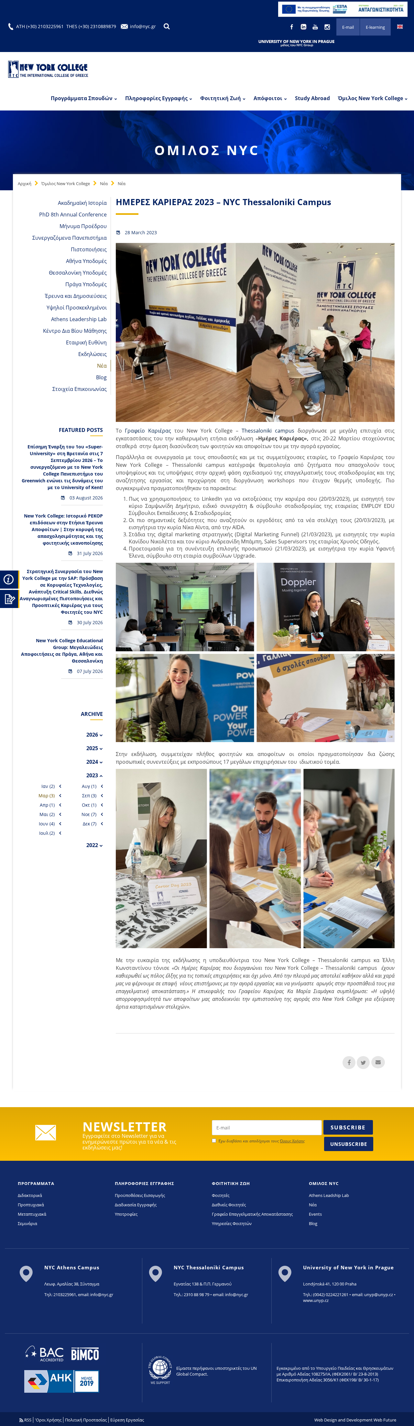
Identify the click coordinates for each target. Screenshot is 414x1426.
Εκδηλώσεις (92, 354)
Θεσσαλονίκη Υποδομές (78, 272)
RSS (27, 1420)
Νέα (104, 183)
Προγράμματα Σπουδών (82, 98)
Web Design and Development (343, 1420)
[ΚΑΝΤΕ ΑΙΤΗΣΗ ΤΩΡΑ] (9, 598)
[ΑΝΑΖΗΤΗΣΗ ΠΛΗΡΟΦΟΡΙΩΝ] (9, 579)
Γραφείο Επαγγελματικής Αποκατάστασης (252, 1214)
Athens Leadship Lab (329, 1195)
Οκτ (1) (89, 805)
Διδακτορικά (30, 1195)
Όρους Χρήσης (292, 1141)
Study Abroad (312, 98)
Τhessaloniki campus (268, 430)
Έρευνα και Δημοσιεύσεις (76, 295)
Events (315, 1214)
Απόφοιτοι (268, 98)
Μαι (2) (47, 814)
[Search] (166, 26)
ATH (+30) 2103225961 (40, 26)
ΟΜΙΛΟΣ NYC (324, 1183)
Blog (101, 377)
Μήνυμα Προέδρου (83, 226)
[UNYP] (296, 43)
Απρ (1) (47, 805)
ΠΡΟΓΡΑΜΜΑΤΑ (36, 1183)
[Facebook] (292, 26)
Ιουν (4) (47, 824)
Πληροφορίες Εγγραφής (156, 98)
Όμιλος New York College (370, 98)
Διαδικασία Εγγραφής (136, 1205)
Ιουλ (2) (47, 833)
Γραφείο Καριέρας (148, 430)
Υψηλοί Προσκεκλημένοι (77, 307)
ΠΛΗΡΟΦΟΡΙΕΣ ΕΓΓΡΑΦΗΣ (144, 1183)
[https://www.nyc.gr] (48, 70)
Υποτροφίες (126, 1214)
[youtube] (316, 26)
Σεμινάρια (27, 1223)
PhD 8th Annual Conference (73, 214)
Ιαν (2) (48, 786)
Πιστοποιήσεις (89, 249)
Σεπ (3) (89, 795)
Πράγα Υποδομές (86, 284)
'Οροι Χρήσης (48, 1420)
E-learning (375, 27)
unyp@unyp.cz (378, 1294)
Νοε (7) (89, 814)
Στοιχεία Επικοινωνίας (79, 389)
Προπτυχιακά (31, 1205)
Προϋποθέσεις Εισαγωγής (140, 1195)
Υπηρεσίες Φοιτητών (232, 1223)
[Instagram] (327, 26)
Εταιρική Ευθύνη (86, 342)
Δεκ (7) (89, 824)
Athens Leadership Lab (79, 319)
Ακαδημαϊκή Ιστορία (82, 202)
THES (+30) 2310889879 (91, 26)
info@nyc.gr (143, 26)
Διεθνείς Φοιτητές (229, 1205)
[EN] (400, 26)
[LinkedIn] (304, 26)
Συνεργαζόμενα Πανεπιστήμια (69, 237)
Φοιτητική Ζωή (220, 98)
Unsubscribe (348, 1144)
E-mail (348, 27)
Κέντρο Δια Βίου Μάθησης (75, 330)
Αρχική (24, 183)
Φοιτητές (220, 1195)
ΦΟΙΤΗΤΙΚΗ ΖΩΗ (231, 1183)
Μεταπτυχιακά (32, 1214)
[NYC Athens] (343, 8)
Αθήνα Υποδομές (86, 261)
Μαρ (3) (46, 795)
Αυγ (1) (89, 786)
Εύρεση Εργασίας (127, 1420)
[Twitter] (363, 1062)
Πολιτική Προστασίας (86, 1420)
